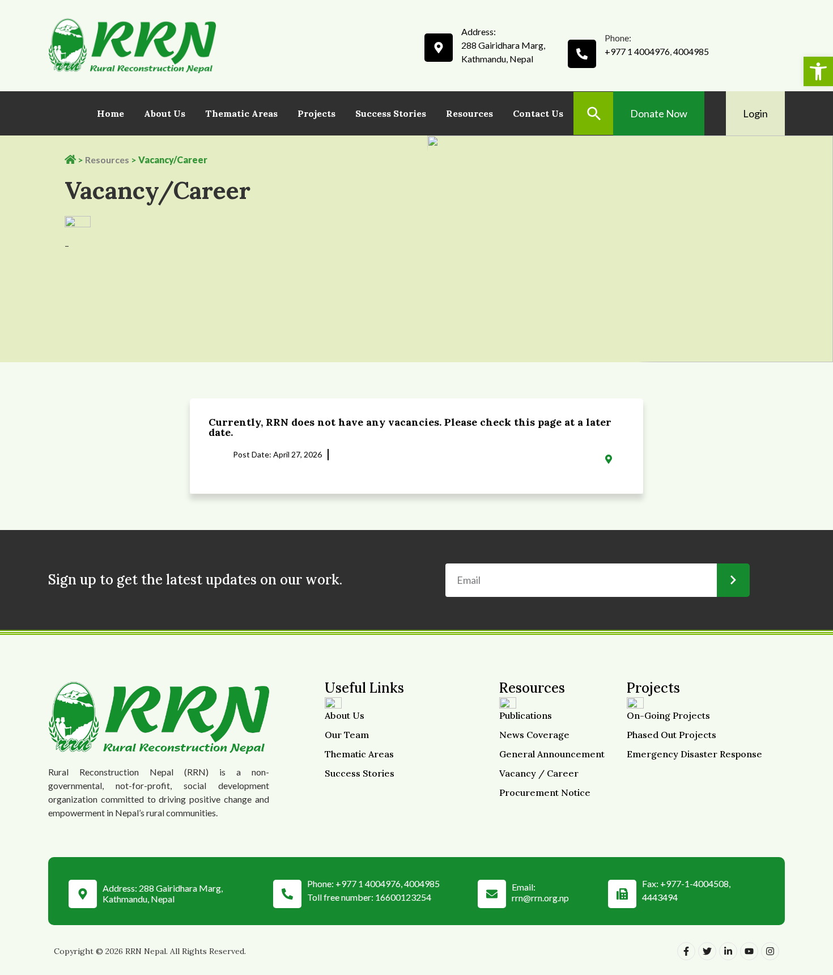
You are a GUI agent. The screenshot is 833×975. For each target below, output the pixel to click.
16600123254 (403, 897)
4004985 (691, 51)
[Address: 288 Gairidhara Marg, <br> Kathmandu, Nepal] (83, 891)
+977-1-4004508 (694, 883)
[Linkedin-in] (728, 951)
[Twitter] (707, 951)
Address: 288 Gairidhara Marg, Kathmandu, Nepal (163, 893)
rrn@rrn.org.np (540, 897)
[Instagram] (770, 951)
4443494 (660, 897)
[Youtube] (749, 951)
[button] (818, 71)
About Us (164, 113)
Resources (469, 113)
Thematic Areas (241, 113)
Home (110, 113)
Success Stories (390, 113)
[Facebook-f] (686, 951)
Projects (316, 113)
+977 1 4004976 (637, 51)
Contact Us (538, 113)
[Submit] (733, 580)
